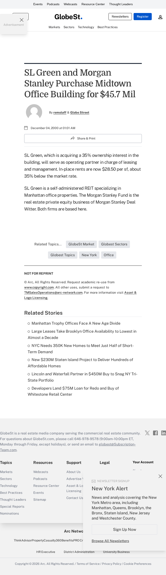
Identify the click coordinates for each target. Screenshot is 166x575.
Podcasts (53, 4)
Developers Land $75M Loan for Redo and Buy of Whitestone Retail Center (73, 391)
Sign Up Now (124, 529)
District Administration (79, 552)
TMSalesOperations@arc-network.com (53, 292)
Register (142, 16)
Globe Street (79, 112)
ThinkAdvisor (23, 540)
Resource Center (93, 4)
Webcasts (70, 4)
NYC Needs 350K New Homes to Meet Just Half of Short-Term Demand (81, 348)
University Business (116, 552)
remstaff (59, 112)
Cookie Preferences (137, 563)
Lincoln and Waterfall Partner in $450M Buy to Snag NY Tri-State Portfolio (82, 377)
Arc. (43, 563)
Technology (9, 486)
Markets (6, 472)
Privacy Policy (111, 563)
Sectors (6, 479)
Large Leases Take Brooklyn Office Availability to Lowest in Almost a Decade (82, 334)
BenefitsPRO (70, 540)
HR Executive (45, 552)
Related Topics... (48, 244)
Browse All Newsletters (110, 541)
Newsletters (120, 16)
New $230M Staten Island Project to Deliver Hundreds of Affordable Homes (80, 362)
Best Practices (11, 492)
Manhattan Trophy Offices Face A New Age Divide (76, 323)
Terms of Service (88, 563)
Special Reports (12, 506)
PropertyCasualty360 (47, 540)
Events (38, 4)
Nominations (9, 513)
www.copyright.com (39, 287)
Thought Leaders (121, 4)
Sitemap (39, 499)
